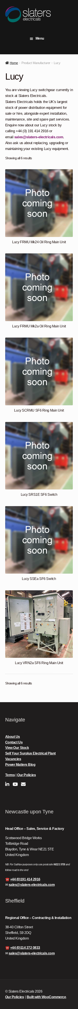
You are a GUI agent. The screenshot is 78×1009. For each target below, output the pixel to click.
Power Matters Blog (20, 764)
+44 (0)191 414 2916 (25, 879)
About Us (12, 737)
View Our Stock (17, 748)
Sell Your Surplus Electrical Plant (30, 753)
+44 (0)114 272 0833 (25, 947)
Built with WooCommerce (46, 997)
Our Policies (26, 775)
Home (14, 63)
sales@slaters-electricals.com (38, 137)
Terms (10, 775)
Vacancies (13, 759)
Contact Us (14, 742)
